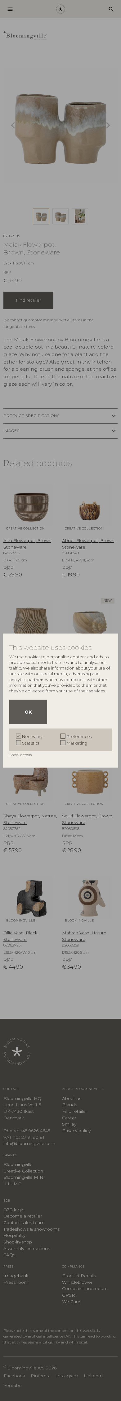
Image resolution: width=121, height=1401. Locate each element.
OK (28, 712)
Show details (21, 754)
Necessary (32, 736)
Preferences (79, 736)
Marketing (77, 742)
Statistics (30, 742)
